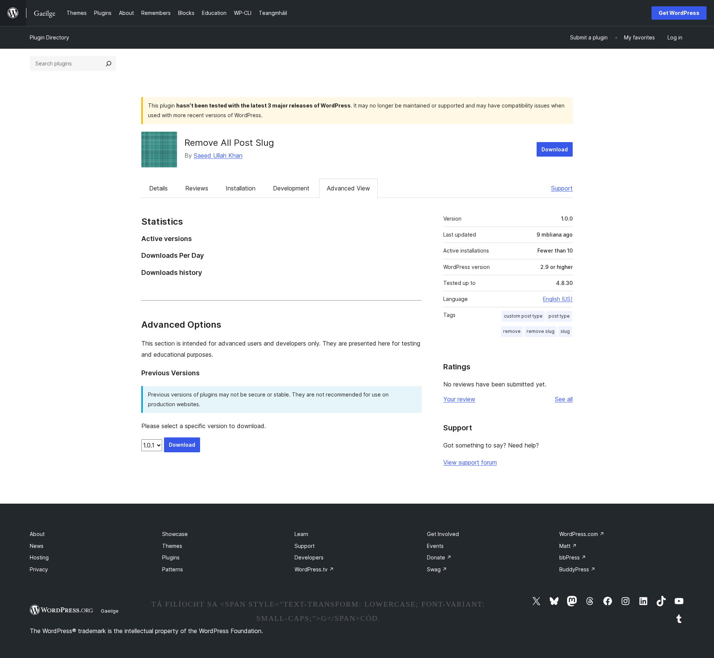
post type (559, 316)
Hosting (39, 557)
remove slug (540, 331)
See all (564, 399)
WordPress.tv (314, 569)
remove (512, 331)
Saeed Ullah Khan (218, 155)
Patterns (172, 569)
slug (565, 331)
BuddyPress (577, 569)
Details (158, 188)
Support (562, 188)
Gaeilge (110, 611)
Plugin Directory (49, 37)
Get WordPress (679, 13)
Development (291, 188)
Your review (459, 399)
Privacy (39, 569)
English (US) (558, 299)
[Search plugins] (108, 63)
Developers (309, 557)
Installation (240, 188)
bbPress (572, 557)
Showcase (175, 534)
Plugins (171, 557)
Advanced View (348, 188)
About (37, 534)
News (37, 546)
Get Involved (443, 534)
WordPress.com (581, 534)
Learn (301, 534)
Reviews (196, 188)
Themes (172, 546)
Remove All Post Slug (229, 142)
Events (435, 546)
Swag (437, 569)
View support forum (470, 462)
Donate (439, 557)
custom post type (523, 316)
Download (554, 149)
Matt (568, 546)
